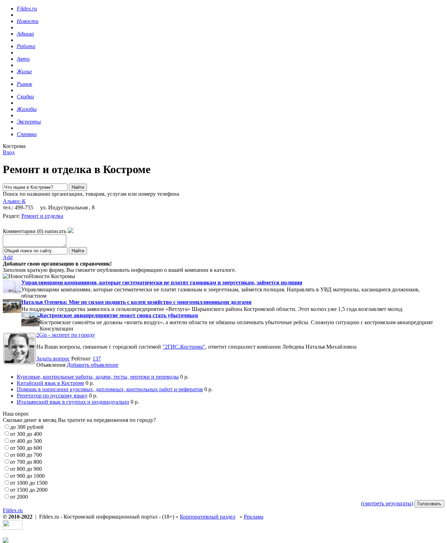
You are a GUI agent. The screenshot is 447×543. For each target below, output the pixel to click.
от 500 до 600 (26, 448)
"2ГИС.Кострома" (183, 347)
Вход (9, 152)
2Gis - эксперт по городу (65, 335)
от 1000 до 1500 (28, 483)
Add (8, 257)
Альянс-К (14, 201)
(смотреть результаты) (387, 503)
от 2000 (19, 497)
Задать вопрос (53, 359)
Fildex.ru (13, 510)
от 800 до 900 (26, 469)
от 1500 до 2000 (28, 490)
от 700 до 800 (26, 462)
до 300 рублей (27, 427)
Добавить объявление (92, 365)
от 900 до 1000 (27, 476)
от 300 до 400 (26, 434)
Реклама (253, 517)
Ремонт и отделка (42, 216)
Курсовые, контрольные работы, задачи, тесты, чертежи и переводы (98, 377)
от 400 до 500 (26, 441)
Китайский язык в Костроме (50, 383)
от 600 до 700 (26, 455)
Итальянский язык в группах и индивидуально (73, 402)
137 (97, 359)
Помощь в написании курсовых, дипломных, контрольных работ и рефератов (110, 389)
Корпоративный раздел (207, 517)
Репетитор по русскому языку (52, 396)
